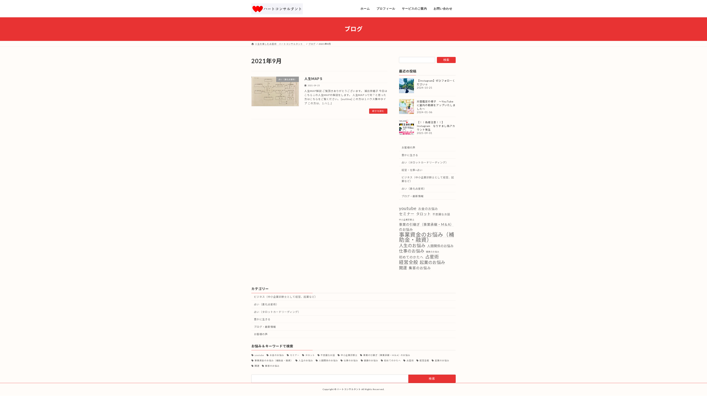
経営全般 (408, 262)
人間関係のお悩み (440, 246)
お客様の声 (408, 147)
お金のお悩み (428, 209)
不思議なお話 (441, 214)
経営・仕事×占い (412, 169)
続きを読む (378, 111)
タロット (423, 214)
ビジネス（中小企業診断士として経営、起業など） (428, 179)
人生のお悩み (412, 245)
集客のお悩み (420, 268)
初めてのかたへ (411, 257)
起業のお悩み (432, 262)
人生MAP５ (313, 79)
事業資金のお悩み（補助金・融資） (426, 237)
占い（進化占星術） (414, 188)
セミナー (406, 213)
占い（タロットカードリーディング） (425, 162)
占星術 (432, 256)
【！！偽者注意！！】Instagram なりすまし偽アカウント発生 (436, 126)
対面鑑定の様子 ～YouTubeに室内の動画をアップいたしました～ (436, 105)
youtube (407, 208)
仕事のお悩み (411, 250)
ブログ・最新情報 (413, 196)
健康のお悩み (432, 251)
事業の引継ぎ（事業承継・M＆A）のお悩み (426, 226)
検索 (446, 59)
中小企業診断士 (406, 219)
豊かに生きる (410, 154)
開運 (403, 267)
